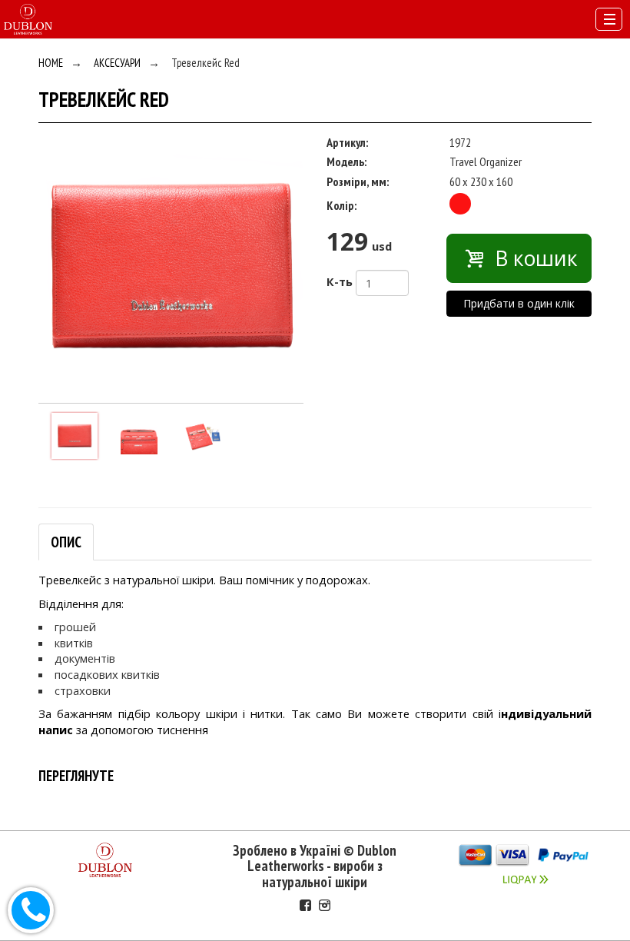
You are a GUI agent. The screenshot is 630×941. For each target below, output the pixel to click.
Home (50, 62)
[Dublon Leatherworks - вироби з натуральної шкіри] (28, 17)
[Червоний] (460, 203)
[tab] (66, 542)
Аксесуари (117, 62)
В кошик (533, 258)
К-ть (340, 281)
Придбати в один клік (519, 303)
